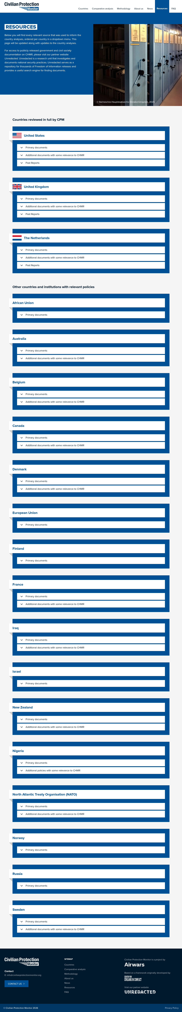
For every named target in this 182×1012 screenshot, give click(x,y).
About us (138, 8)
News (150, 8)
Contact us (15, 983)
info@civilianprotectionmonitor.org (24, 975)
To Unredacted (13, 78)
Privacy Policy (172, 1007)
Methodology (123, 8)
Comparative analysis (102, 8)
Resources (162, 8)
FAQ (173, 8)
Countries (83, 8)
